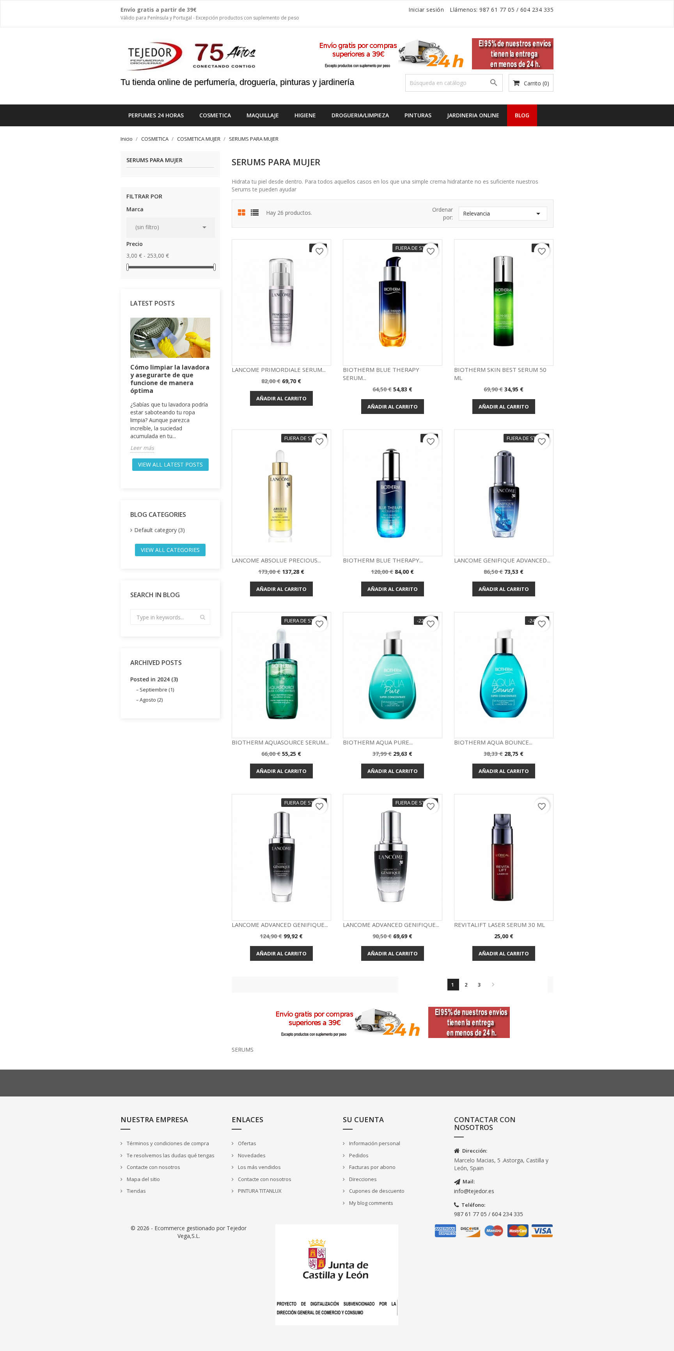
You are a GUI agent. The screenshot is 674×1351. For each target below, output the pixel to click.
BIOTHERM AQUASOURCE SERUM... (280, 742)
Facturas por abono (372, 1167)
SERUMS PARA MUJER (154, 160)
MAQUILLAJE (263, 115)
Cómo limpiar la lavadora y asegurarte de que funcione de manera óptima (169, 379)
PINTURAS (417, 115)
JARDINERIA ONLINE (473, 115)
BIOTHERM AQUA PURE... (378, 742)
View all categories (170, 549)
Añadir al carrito (281, 398)
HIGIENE (305, 115)
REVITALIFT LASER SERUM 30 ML (499, 924)
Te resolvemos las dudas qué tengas (170, 1155)
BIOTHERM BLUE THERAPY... (383, 560)
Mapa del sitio (143, 1179)
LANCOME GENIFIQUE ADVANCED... (502, 560)
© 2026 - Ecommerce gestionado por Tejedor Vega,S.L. (189, 1232)
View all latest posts (170, 464)
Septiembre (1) (157, 689)
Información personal (374, 1143)
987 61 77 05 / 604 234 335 (488, 1214)
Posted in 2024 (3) (154, 679)
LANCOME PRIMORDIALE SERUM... (279, 369)
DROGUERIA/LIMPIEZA (360, 115)
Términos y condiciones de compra (167, 1143)
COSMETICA (215, 115)
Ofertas (246, 1143)
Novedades (251, 1155)
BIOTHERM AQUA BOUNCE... (493, 742)
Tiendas (136, 1190)
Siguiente (493, 984)
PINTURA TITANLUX (259, 1190)
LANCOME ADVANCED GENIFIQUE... (280, 924)
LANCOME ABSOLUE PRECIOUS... (276, 560)
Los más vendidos (259, 1167)
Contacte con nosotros (153, 1167)
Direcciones (362, 1179)
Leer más (142, 447)
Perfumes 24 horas (156, 115)
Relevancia (503, 213)
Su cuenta (363, 1119)
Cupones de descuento (376, 1190)
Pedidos (358, 1155)
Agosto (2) (151, 699)
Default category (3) (159, 530)
